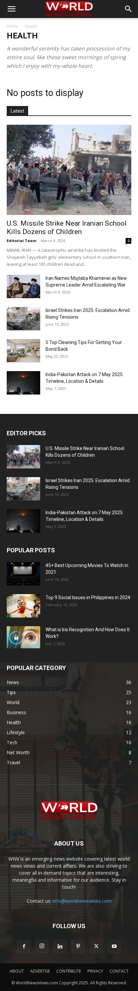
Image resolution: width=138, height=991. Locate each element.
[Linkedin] (60, 946)
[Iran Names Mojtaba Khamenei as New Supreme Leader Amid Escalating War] (23, 286)
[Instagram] (42, 946)
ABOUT (17, 971)
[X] (96, 946)
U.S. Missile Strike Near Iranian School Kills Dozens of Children (67, 227)
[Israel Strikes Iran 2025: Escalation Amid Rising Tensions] (23, 318)
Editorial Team (21, 240)
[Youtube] (114, 946)
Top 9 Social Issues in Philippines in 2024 (88, 597)
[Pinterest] (78, 946)
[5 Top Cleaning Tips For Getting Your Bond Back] (23, 350)
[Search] (128, 9)
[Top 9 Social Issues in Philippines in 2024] (23, 606)
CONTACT (119, 971)
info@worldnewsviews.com (82, 901)
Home (12, 26)
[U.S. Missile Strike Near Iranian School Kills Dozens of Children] (69, 170)
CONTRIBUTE (68, 971)
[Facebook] (23, 946)
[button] (11, 9)
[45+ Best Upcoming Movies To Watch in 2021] (23, 573)
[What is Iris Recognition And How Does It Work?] (23, 637)
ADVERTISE (40, 971)
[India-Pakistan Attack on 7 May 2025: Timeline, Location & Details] (23, 383)
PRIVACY (95, 971)
